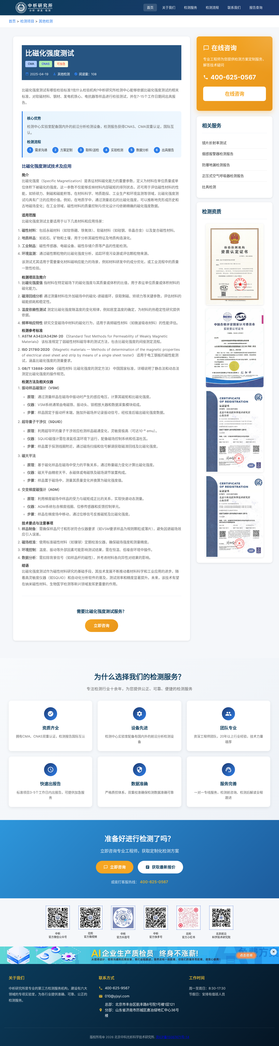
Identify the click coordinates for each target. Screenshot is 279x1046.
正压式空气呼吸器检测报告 (223, 176)
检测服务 (190, 7)
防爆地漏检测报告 (216, 165)
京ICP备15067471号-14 (172, 1037)
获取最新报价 (163, 867)
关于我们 (168, 7)
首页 (150, 7)
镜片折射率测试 (214, 143)
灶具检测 (209, 187)
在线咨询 (234, 94)
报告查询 (255, 7)
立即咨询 (101, 625)
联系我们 (234, 7)
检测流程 (212, 7)
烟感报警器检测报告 (217, 154)
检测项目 (27, 21)
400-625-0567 (154, 882)
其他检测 (46, 21)
